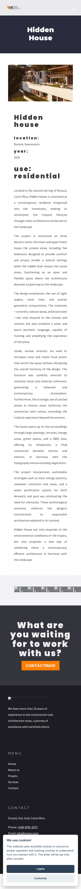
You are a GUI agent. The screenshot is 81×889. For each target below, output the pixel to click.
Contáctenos (40, 665)
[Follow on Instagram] (20, 739)
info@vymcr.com (27, 833)
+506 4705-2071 (28, 827)
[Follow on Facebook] (9, 739)
